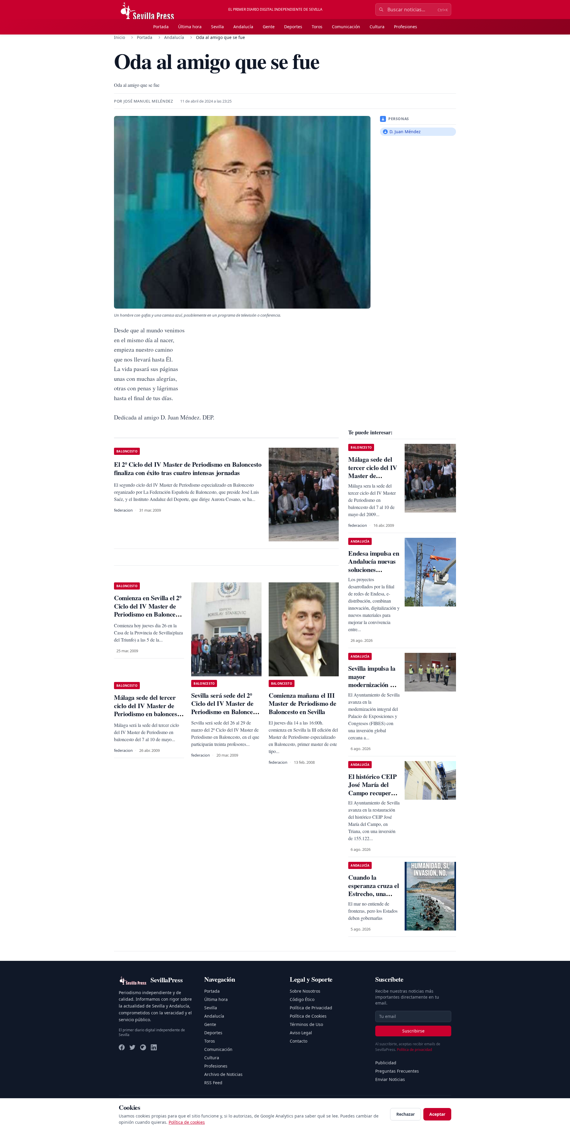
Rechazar (405, 1114)
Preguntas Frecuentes (397, 1071)
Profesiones (405, 26)
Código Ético (302, 999)
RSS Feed (213, 1082)
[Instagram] (143, 1047)
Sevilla (217, 26)
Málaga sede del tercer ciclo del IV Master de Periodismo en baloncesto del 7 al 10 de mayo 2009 (148, 709)
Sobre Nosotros (305, 991)
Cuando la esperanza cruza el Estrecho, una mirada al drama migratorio (373, 893)
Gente (269, 26)
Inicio (119, 37)
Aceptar (437, 1114)
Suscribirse (413, 1031)
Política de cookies (187, 1122)
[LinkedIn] (154, 1047)
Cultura (377, 26)
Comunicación (346, 26)
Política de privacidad (414, 1049)
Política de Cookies (308, 1016)
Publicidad (385, 1062)
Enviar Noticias (390, 1079)
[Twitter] (132, 1047)
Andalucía (243, 26)
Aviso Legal (301, 1032)
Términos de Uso (306, 1024)
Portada (161, 26)
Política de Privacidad (311, 1007)
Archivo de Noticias (223, 1074)
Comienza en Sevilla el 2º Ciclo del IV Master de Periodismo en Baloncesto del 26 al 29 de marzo (148, 610)
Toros (317, 26)
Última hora (190, 26)
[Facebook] (122, 1047)
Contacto (298, 1041)
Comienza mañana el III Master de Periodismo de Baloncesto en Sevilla (302, 703)
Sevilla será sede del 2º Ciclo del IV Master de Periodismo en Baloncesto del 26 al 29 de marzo (225, 707)
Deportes (293, 26)
